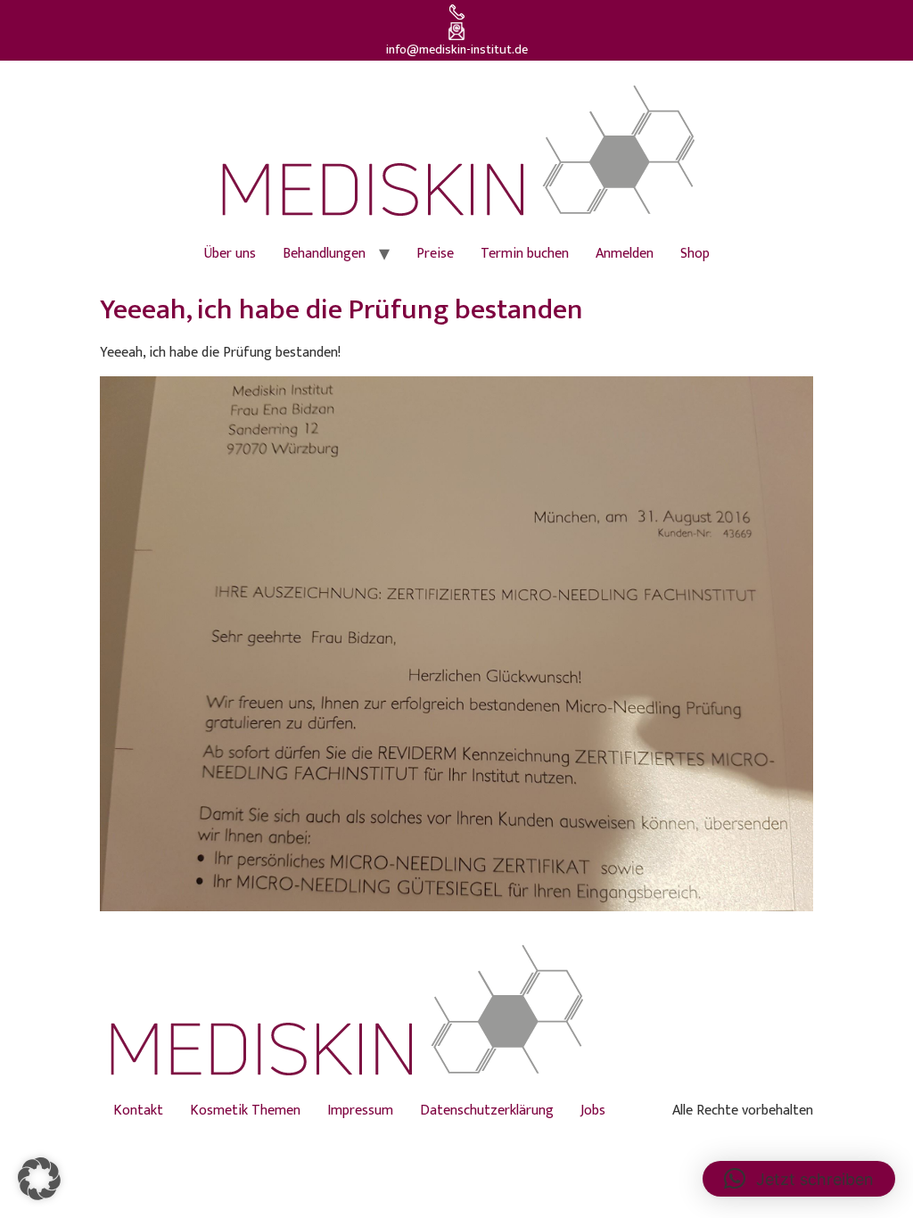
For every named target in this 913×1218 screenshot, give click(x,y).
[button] (39, 1179)
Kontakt (138, 1111)
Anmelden (625, 254)
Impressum (360, 1111)
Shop (695, 254)
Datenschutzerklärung (487, 1111)
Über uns (230, 254)
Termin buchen (525, 254)
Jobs (592, 1111)
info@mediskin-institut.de (457, 50)
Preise (435, 254)
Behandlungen (324, 254)
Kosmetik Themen (245, 1111)
